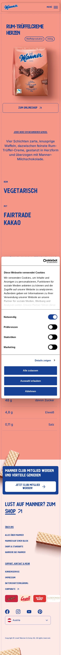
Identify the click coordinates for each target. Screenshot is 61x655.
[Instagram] (18, 611)
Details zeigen (43, 360)
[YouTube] (29, 611)
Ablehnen (30, 391)
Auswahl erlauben (30, 380)
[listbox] (28, 620)
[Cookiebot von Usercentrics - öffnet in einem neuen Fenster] (43, 261)
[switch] (52, 327)
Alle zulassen (30, 370)
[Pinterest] (40, 611)
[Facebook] (7, 611)
